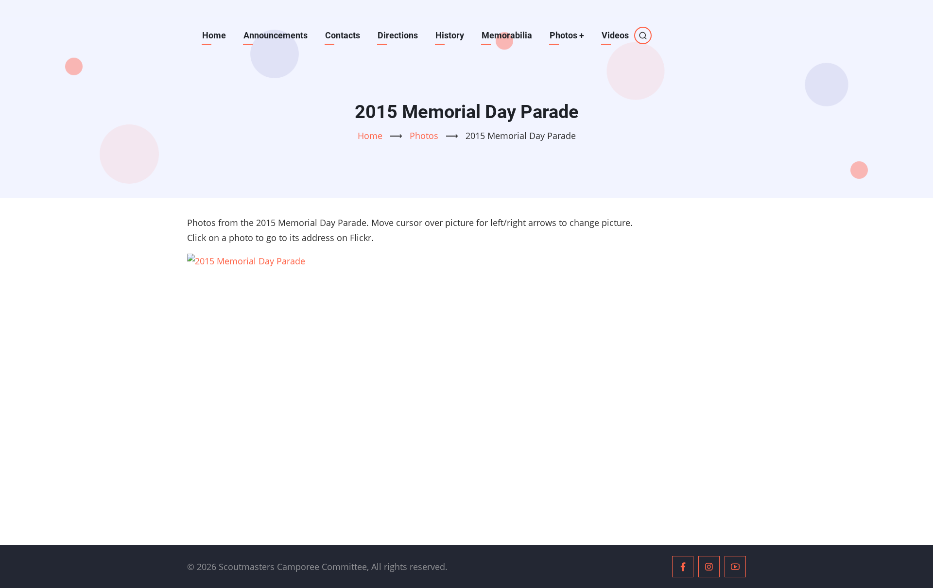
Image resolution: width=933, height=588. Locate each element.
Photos (567, 35)
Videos (615, 35)
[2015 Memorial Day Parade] (466, 386)
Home (214, 35)
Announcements (275, 35)
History (449, 35)
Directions (398, 35)
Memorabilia (507, 35)
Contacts (342, 35)
